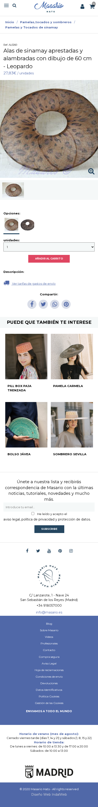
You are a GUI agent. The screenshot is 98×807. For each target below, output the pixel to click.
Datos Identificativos (49, 689)
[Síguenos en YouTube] (49, 551)
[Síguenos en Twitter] (38, 551)
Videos (49, 637)
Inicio (9, 22)
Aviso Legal (49, 663)
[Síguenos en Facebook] (27, 551)
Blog (49, 623)
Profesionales (49, 643)
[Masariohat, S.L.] (49, 7)
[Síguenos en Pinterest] (60, 551)
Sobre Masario (49, 630)
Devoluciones (49, 683)
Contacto (49, 650)
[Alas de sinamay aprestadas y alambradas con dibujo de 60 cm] (13, 190)
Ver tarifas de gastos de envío (33, 283)
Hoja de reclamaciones (49, 670)
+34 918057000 (49, 605)
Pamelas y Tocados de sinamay (31, 27)
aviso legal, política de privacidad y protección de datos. (47, 519)
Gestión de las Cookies (49, 703)
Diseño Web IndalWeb (49, 794)
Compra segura (49, 657)
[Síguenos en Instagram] (71, 551)
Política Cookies (49, 696)
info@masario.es (49, 612)
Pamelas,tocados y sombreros (46, 22)
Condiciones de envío (49, 676)
